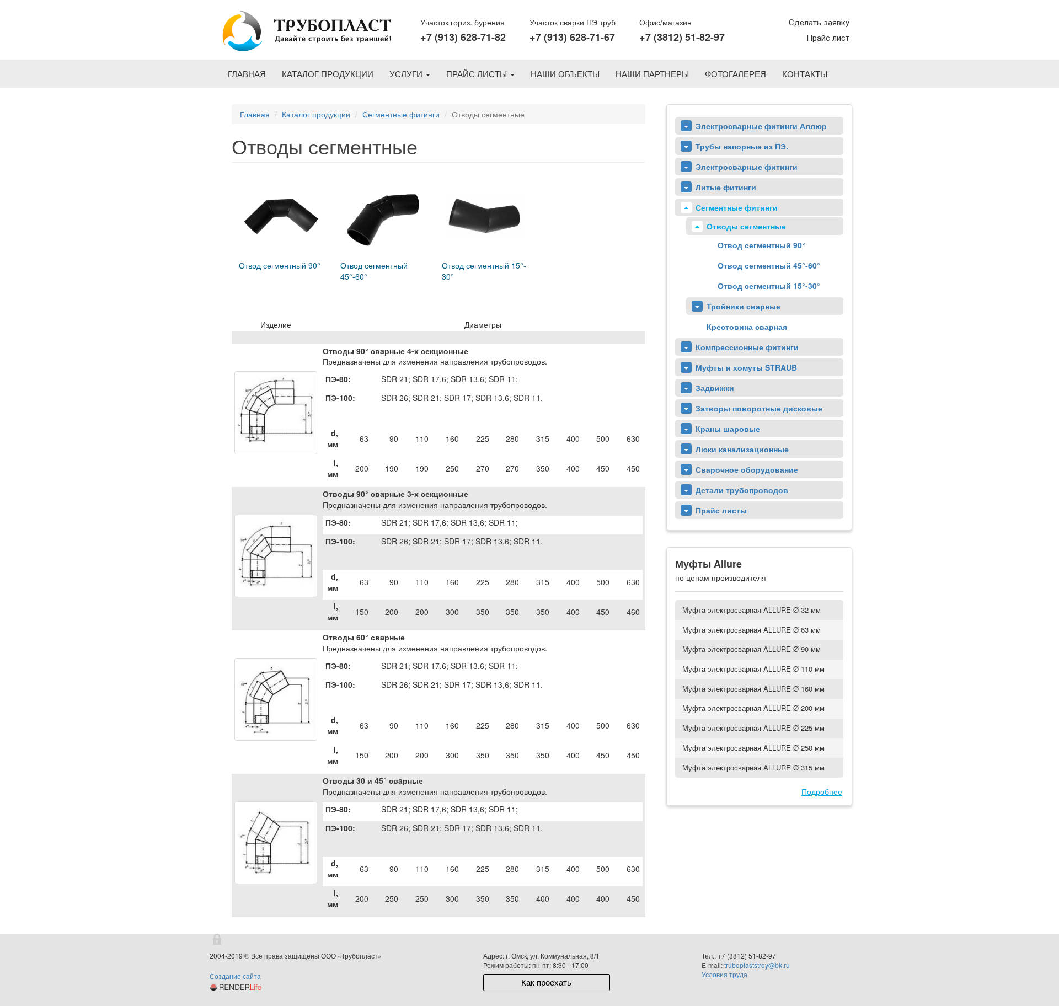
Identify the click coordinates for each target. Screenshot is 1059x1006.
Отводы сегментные (746, 226)
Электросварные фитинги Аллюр (761, 125)
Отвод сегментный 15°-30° (769, 285)
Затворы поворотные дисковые (759, 408)
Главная (247, 73)
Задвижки (715, 387)
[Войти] (217, 940)
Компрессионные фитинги (747, 346)
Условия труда (724, 974)
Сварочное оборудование (747, 469)
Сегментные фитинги (401, 114)
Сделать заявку (819, 23)
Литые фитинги (726, 186)
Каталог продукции (327, 73)
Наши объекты (565, 73)
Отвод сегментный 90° (761, 244)
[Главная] (306, 32)
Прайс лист (827, 38)
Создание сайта (235, 976)
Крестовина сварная (747, 326)
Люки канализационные (742, 448)
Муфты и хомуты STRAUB (746, 367)
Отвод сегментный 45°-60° (769, 265)
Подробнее (821, 791)
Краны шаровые (728, 428)
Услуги (407, 73)
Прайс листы (477, 73)
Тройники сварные (743, 306)
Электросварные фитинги (747, 166)
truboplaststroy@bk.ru (757, 965)
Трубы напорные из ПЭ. (742, 146)
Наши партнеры (652, 73)
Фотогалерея (735, 73)
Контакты (804, 73)
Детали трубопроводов (742, 489)
